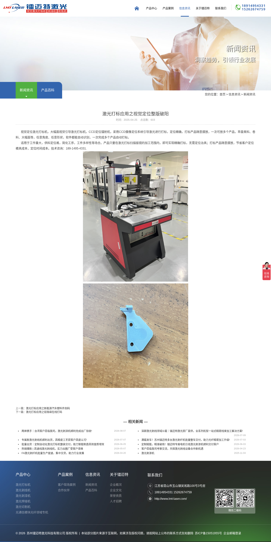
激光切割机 (23, 506)
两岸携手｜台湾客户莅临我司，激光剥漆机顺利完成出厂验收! (57, 430)
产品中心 (151, 8)
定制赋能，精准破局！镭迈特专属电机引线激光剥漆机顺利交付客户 (180, 444)
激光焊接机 (23, 501)
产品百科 (47, 90)
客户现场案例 (67, 484)
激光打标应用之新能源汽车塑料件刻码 (48, 408)
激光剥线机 (23, 490)
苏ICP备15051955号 (208, 533)
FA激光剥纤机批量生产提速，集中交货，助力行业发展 (53, 453)
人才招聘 (116, 501)
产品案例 (168, 8)
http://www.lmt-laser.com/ (170, 498)
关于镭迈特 (203, 8)
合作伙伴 (64, 490)
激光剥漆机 (147, 453)
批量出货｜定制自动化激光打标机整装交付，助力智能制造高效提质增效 (63, 444)
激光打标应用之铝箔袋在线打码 (44, 411)
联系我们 (220, 8)
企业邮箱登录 (232, 533)
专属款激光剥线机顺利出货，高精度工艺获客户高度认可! (54, 439)
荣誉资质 (116, 495)
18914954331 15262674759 (173, 492)
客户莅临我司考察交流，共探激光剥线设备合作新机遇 (172, 448)
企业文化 (116, 490)
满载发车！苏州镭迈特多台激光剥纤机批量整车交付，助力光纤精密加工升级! (185, 439)
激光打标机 (23, 484)
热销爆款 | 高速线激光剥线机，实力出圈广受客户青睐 (52, 448)
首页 (222, 94)
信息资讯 (184, 8)
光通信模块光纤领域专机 (32, 512)
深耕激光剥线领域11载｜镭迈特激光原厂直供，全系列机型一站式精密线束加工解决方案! (192, 430)
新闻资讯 (26, 90)
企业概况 (116, 484)
